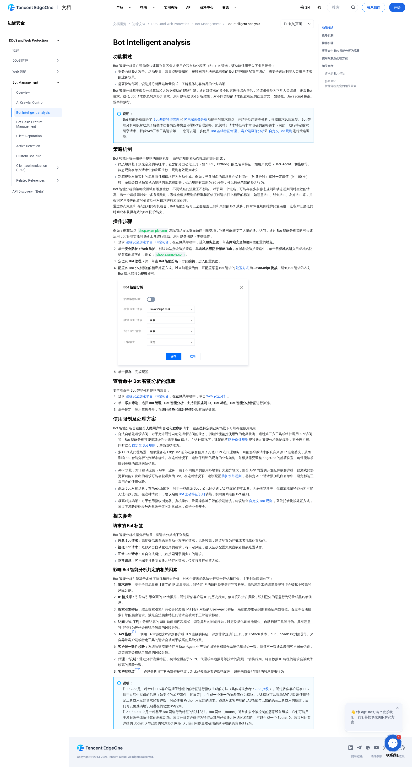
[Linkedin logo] (350, 747)
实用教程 (171, 7)
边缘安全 (139, 24)
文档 (66, 7)
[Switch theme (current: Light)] (319, 7)
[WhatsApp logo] (367, 747)
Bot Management (208, 24)
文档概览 (119, 24)
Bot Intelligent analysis (243, 24)
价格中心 (206, 7)
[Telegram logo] (359, 747)
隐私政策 (357, 756)
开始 (397, 7)
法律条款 (376, 756)
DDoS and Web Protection (170, 24)
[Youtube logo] (376, 747)
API (188, 7)
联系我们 (373, 7)
